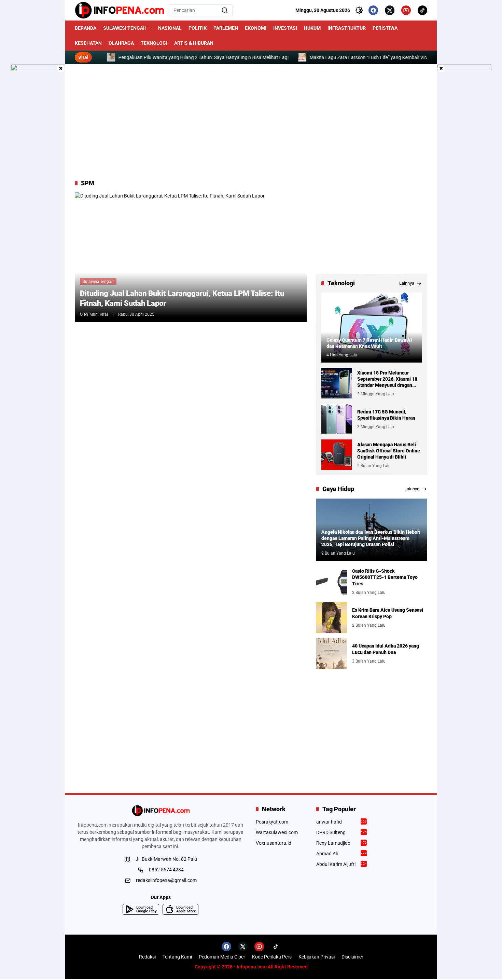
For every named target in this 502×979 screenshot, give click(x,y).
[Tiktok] (422, 10)
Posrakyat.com (272, 822)
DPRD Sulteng (341, 832)
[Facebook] (373, 10)
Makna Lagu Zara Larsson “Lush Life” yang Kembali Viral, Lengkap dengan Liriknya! (377, 57)
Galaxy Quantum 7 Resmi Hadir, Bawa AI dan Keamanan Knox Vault (369, 343)
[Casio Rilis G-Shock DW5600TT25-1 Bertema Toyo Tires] (331, 581)
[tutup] (61, 68)
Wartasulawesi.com (277, 832)
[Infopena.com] (119, 10)
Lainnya (406, 283)
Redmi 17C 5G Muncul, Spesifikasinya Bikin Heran (386, 415)
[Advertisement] (251, 121)
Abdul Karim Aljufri (341, 864)
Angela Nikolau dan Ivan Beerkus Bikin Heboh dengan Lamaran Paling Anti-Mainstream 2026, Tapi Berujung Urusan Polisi (370, 538)
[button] (225, 10)
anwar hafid (341, 822)
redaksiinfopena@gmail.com (166, 880)
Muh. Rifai (98, 314)
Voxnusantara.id (273, 843)
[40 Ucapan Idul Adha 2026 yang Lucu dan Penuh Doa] (331, 653)
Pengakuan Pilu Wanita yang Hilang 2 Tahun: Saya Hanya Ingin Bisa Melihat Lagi (183, 57)
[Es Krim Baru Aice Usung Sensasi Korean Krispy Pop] (331, 617)
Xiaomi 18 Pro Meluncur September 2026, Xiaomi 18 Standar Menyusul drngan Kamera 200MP (387, 379)
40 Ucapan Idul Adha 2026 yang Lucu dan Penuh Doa (385, 649)
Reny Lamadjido (341, 843)
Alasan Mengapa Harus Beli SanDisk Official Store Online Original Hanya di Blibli (388, 451)
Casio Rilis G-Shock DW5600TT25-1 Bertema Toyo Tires (385, 577)
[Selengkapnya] (160, 810)
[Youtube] (406, 10)
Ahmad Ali (341, 853)
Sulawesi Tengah (98, 281)
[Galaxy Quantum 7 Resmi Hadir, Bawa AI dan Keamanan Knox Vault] (371, 328)
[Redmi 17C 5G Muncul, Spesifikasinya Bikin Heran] (336, 419)
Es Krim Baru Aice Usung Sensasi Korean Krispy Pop (387, 613)
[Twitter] (389, 10)
